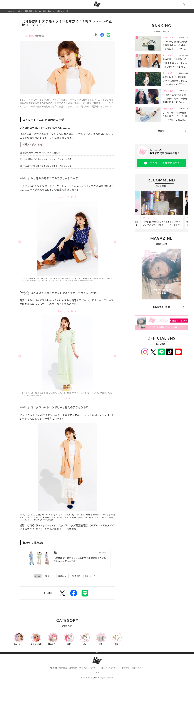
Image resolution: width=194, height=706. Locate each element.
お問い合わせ (137, 668)
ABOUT (53, 668)
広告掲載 (63, 668)
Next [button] (115, 241)
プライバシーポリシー (89, 668)
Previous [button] (19, 241)
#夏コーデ (49, 576)
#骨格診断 (76, 576)
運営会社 (125, 668)
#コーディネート (92, 576)
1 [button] (66, 283)
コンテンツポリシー (110, 668)
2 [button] (69, 283)
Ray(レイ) (10, 11)
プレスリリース (97, 672)
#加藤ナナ (62, 576)
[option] (67, 242)
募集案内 (73, 668)
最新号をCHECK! (161, 307)
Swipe (62, 196)
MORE (161, 131)
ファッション (19, 11)
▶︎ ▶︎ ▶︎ (72, 196)
